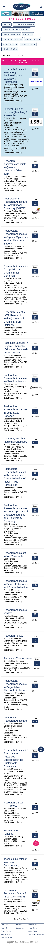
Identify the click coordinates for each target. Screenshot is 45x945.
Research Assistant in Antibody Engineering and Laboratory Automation (15, 75)
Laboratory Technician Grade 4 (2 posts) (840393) (15, 893)
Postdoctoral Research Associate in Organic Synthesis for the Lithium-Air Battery (16, 237)
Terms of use (32, 925)
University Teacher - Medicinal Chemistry (15, 440)
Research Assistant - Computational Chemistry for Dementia (16, 271)
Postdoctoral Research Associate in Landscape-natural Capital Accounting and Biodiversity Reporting (16, 513)
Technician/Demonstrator (18, 658)
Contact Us (20, 928)
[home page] (21, 10)
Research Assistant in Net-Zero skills (15, 554)
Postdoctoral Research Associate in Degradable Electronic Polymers (15, 685)
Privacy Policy (32, 928)
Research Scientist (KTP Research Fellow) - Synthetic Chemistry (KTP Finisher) (14, 318)
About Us (19, 925)
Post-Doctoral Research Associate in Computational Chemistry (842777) (15, 203)
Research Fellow (13, 635)
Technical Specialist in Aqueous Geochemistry (15, 862)
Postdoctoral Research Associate (15, 719)
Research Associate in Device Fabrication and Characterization (16, 584)
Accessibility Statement (35, 934)
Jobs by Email (6, 934)
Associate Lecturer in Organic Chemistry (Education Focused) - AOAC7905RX (16, 347)
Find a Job (4, 925)
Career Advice (6, 931)
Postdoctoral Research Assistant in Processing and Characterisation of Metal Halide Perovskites (15, 476)
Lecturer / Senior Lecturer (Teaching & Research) (16, 112)
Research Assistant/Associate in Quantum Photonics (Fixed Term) (15, 167)
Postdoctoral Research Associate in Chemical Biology (15, 378)
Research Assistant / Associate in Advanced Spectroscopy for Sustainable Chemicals (15, 758)
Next (29, 919)
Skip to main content (9, 2)
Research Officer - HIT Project (14, 804)
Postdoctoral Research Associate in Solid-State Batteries (15, 411)
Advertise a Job (6, 938)
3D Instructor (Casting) (11, 832)
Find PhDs (4, 928)
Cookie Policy (32, 931)
